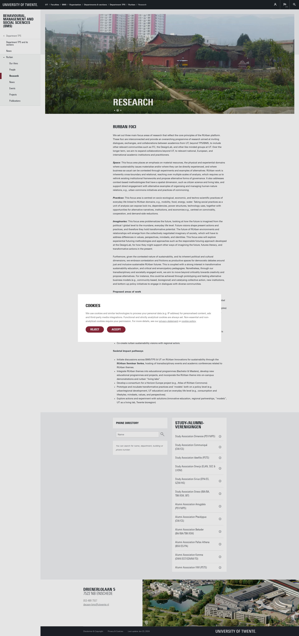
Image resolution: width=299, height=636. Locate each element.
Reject (94, 329)
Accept (116, 329)
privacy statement (168, 321)
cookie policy (189, 321)
